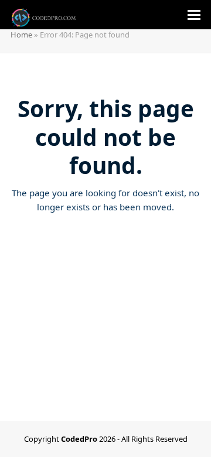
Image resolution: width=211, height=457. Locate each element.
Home (21, 34)
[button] (194, 15)
